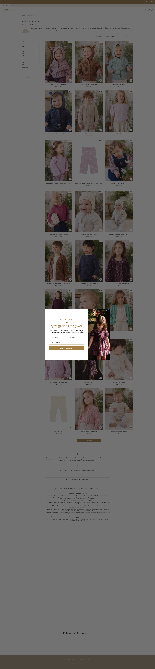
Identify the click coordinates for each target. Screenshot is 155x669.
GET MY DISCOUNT (66, 348)
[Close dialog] (108, 310)
